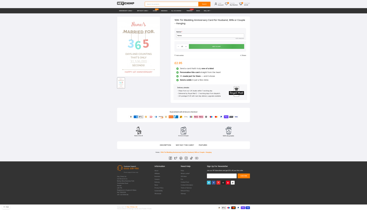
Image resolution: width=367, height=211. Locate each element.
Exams (155, 10)
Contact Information (187, 185)
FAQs (182, 170)
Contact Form (185, 182)
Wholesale (158, 193)
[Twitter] (176, 159)
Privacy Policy (159, 188)
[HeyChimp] (125, 4)
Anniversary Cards (125, 10)
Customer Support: (130, 166)
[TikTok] (191, 159)
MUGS (198, 10)
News (156, 185)
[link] (363, 197)
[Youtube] (228, 183)
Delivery (157, 182)
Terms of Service (186, 188)
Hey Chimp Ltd (132, 207)
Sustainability (159, 190)
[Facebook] (170, 159)
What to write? (185, 173)
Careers (157, 179)
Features (203, 145)
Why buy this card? (185, 145)
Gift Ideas (184, 176)
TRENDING (189, 10)
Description (165, 145)
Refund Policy (185, 190)
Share (244, 55)
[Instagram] (186, 159)
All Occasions (176, 10)
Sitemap (183, 193)
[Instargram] (223, 183)
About (156, 170)
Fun (182, 179)
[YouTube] (196, 159)
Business (157, 176)
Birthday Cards (142, 10)
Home (157, 152)
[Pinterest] (181, 159)
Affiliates (157, 173)
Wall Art (207, 10)
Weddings (164, 10)
